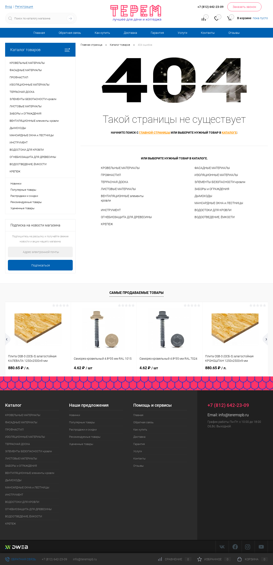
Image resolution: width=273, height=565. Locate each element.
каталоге (229, 132)
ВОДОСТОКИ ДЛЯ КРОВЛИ (213, 210)
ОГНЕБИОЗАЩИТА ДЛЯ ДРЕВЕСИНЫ (126, 217)
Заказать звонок (244, 7)
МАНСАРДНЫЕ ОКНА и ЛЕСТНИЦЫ (219, 203)
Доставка (130, 32)
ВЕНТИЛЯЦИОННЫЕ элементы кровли (122, 198)
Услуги (182, 32)
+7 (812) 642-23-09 (54, 559)
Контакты (208, 32)
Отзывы (234, 32)
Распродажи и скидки (24, 195)
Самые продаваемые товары (136, 293)
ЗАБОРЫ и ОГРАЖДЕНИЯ (212, 189)
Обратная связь (70, 32)
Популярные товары (23, 189)
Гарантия (157, 32)
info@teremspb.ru (234, 415)
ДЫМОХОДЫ (203, 196)
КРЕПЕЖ (107, 224)
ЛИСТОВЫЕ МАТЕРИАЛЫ (118, 189)
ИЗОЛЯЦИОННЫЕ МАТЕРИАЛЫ (216, 175)
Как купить (102, 32)
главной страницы (154, 132)
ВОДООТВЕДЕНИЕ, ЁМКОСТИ (215, 217)
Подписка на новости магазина (35, 225)
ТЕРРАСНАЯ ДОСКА (114, 182)
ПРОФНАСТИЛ (111, 175)
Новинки (15, 183)
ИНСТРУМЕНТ (111, 210)
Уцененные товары (22, 208)
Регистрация (24, 6)
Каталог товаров (25, 49)
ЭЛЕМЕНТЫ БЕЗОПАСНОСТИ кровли (220, 182)
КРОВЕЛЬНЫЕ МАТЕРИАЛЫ (120, 168)
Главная (39, 32)
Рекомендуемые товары (26, 202)
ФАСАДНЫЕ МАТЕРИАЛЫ (212, 168)
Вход (8, 6)
